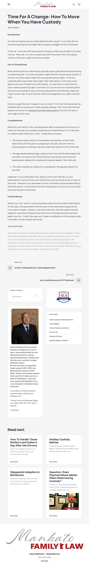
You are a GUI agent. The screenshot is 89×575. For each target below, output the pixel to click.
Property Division (55, 336)
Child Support (54, 324)
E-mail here (14, 410)
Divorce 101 (53, 332)
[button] (9, 4)
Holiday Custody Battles (59, 441)
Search (36, 297)
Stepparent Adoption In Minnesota (25, 473)
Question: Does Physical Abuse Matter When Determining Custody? (63, 476)
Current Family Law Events (59, 328)
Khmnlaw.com (15, 396)
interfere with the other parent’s (44, 110)
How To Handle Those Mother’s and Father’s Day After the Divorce (23, 442)
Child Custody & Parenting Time (61, 320)
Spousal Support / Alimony (58, 340)
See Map (44, 561)
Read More (14, 462)
